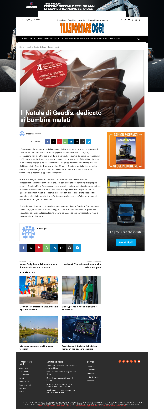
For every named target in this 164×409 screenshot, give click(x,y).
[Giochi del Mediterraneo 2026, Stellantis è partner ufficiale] (38, 290)
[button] (138, 39)
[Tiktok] (139, 20)
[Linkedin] (132, 20)
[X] (53, 141)
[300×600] (126, 253)
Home (21, 47)
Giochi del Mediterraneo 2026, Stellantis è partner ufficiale (62, 367)
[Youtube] (129, 20)
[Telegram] (88, 141)
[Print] (82, 141)
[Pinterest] (59, 141)
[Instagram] (136, 20)
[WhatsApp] (65, 141)
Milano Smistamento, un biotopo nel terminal (60, 379)
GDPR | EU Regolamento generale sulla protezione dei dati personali (62, 406)
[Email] (76, 141)
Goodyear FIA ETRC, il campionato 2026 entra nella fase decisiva (61, 391)
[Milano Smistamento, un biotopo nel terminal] (38, 329)
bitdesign (30, 134)
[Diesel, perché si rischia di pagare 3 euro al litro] (81, 290)
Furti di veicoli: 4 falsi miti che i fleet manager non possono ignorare (59, 385)
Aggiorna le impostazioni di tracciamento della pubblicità (106, 406)
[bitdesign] (22, 133)
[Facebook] (122, 20)
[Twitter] (125, 20)
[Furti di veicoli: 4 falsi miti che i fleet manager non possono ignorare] (81, 329)
